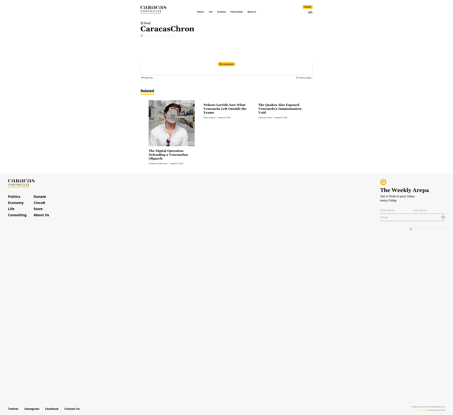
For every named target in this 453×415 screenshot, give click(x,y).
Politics (200, 11)
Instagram (31, 409)
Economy (221, 11)
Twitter (13, 409)
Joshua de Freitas (265, 117)
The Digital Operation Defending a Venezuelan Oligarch (168, 155)
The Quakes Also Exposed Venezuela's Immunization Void (280, 109)
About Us (251, 11)
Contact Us (72, 409)
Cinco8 (39, 202)
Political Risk (237, 11)
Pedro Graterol (209, 117)
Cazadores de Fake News (158, 163)
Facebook (52, 409)
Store (38, 208)
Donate (307, 7)
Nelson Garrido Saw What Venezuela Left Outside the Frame (225, 109)
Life (211, 11)
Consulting (17, 215)
